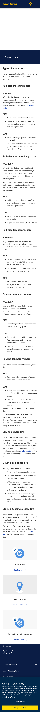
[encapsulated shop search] (30, 4)
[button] (35, 4)
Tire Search (18, 570)
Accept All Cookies (20, 708)
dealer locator (25, 451)
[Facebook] (5, 652)
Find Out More (18, 640)
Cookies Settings (20, 701)
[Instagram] (11, 652)
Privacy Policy (10, 697)
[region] (20, 694)
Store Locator (18, 605)
